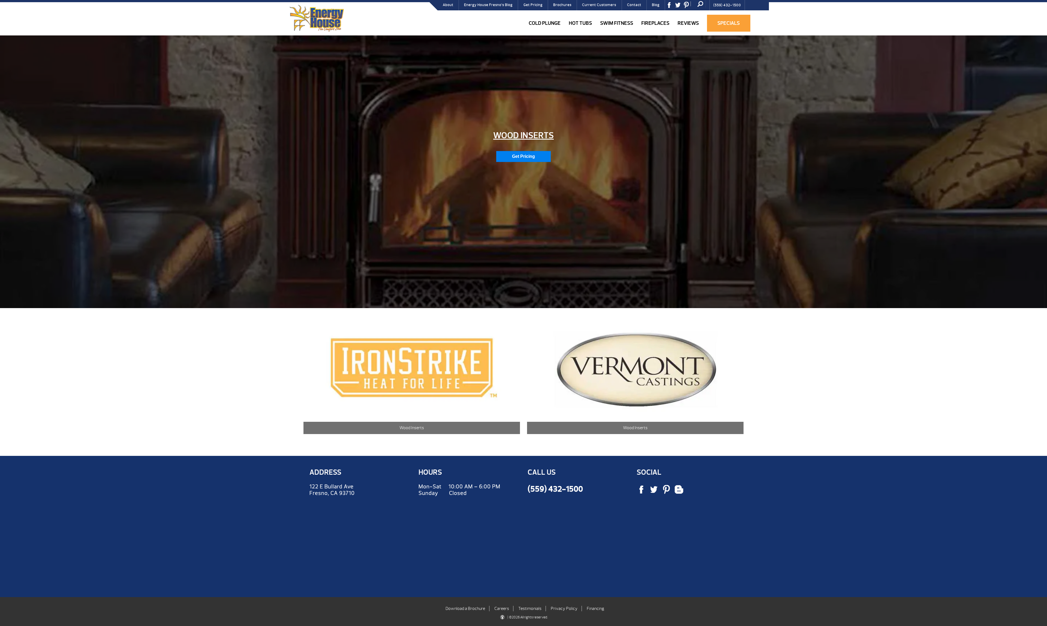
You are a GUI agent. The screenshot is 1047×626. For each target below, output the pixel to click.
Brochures (562, 5)
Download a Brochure (465, 608)
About (448, 5)
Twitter (680, 7)
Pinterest (688, 7)
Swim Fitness (616, 23)
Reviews (688, 23)
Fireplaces (655, 23)
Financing (595, 608)
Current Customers (599, 5)
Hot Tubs (580, 23)
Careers (501, 608)
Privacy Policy (564, 608)
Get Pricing (533, 5)
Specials (728, 23)
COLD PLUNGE (545, 23)
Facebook (671, 7)
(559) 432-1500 (727, 5)
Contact (634, 5)
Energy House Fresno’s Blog (488, 5)
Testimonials (529, 608)
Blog (656, 5)
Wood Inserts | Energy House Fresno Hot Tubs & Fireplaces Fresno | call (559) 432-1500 (316, 18)
